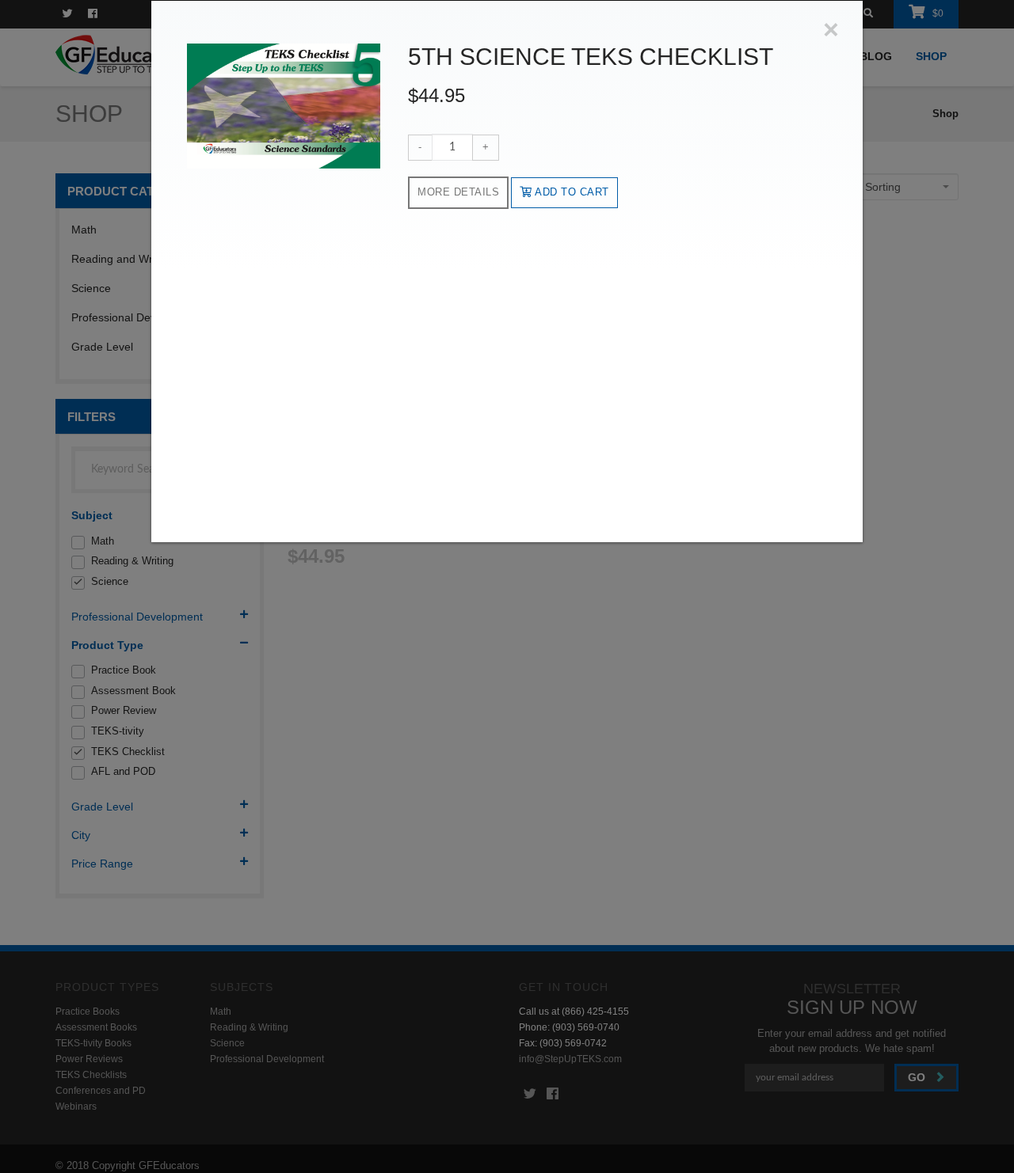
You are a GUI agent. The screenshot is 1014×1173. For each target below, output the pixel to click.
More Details (458, 192)
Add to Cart (570, 192)
